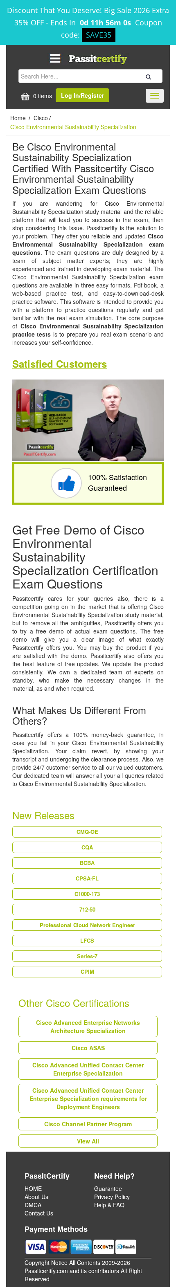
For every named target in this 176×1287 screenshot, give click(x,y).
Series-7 (87, 956)
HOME (33, 1188)
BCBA (87, 863)
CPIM (87, 971)
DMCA (33, 1205)
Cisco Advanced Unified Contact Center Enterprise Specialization (88, 1069)
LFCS (87, 940)
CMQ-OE (87, 832)
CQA (87, 847)
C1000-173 (87, 894)
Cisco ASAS (88, 1048)
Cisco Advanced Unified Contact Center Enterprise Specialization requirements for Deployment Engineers (88, 1098)
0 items (42, 96)
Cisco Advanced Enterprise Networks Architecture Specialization (88, 1026)
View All (88, 1141)
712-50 (87, 909)
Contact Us (39, 1213)
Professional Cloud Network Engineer (87, 925)
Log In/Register (82, 95)
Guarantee (108, 1188)
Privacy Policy (112, 1197)
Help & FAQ (109, 1205)
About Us (36, 1197)
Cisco (41, 118)
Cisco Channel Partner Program (88, 1124)
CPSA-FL (87, 878)
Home (18, 118)
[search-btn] (147, 75)
